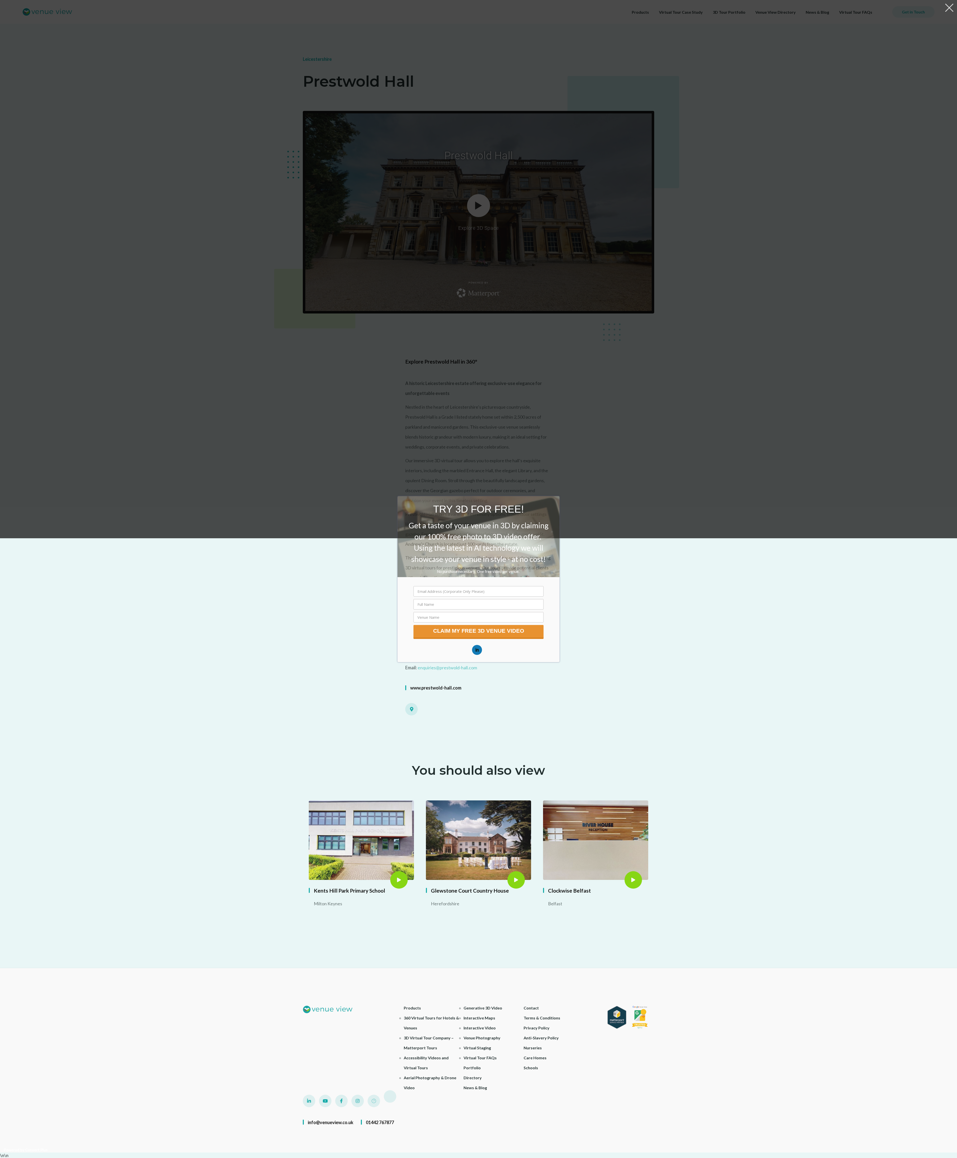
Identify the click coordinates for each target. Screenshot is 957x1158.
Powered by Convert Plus (26, 1150)
